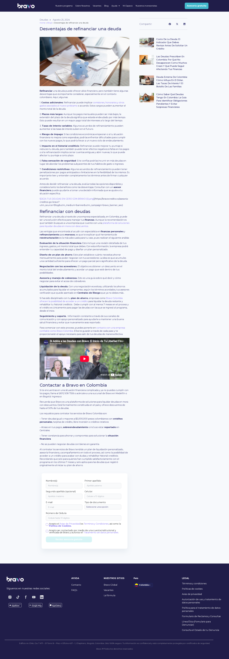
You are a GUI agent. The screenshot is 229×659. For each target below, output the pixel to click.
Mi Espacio (128, 6)
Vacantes (97, 6)
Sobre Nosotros (82, 6)
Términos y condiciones (194, 583)
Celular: (89, 492)
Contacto (76, 585)
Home (42, 23)
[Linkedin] (41, 597)
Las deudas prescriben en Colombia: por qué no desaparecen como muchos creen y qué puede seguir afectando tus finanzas (171, 62)
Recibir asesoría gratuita (69, 539)
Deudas (44, 20)
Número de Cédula (56, 513)
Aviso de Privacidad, (70, 524)
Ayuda (114, 6)
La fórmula (109, 595)
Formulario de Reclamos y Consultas (201, 616)
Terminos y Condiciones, (96, 524)
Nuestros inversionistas (146, 6)
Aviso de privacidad (192, 594)
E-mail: (49, 502)
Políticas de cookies (192, 589)
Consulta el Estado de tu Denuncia (200, 630)
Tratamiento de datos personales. (101, 532)
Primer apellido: (93, 481)
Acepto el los (85, 525)
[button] (170, 24)
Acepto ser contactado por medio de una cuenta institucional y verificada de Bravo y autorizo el (84, 531)
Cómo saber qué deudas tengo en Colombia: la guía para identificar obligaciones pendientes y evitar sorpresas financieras (171, 100)
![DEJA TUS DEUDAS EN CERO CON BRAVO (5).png (67, 199)
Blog (106, 6)
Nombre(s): (52, 481)
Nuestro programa (63, 6)
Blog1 (49, 23)
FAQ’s (74, 590)
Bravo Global (110, 585)
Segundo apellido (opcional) (61, 492)
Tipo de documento (95, 502)
